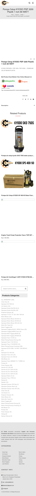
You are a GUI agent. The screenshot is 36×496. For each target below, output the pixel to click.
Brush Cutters (22, 452)
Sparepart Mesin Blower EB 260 (10, 318)
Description (4, 105)
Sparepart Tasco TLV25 (7, 338)
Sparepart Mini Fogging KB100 (9, 333)
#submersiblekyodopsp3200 (22, 90)
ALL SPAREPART (6, 299)
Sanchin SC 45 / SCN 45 (8, 373)
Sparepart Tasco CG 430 (8, 357)
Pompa (22, 14)
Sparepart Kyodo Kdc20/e (8, 310)
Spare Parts (21, 463)
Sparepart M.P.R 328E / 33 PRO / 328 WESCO (14, 348)
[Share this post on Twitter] (25, 99)
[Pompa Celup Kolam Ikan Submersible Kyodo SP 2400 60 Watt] (31, 59)
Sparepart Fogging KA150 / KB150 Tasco (12, 329)
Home (12, 14)
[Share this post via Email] (33, 99)
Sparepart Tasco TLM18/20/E (9, 344)
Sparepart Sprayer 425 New (9, 384)
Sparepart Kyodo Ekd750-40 (9, 308)
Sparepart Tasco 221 (7, 354)
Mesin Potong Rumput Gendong (10, 346)
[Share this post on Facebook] (23, 99)
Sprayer (3, 382)
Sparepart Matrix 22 (6, 376)
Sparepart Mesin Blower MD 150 (10, 323)
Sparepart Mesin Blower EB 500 (10, 321)
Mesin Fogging (5, 327)
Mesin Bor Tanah (6, 325)
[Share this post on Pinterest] (28, 99)
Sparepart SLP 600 (6, 304)
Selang (3, 380)
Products (17, 14)
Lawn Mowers (5, 463)
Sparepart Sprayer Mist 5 (8, 386)
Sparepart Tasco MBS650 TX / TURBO (12, 361)
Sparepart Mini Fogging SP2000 (10, 335)
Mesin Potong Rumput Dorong (9, 340)
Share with (25, 95)
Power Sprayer (5, 365)
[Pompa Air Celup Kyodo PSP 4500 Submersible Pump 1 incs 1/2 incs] (34, 59)
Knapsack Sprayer (6, 312)
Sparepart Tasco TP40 (7, 378)
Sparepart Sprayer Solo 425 (9, 388)
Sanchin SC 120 (5, 367)
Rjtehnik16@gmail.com (8, 485)
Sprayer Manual (5, 416)
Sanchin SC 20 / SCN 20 (8, 369)
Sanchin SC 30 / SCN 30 (8, 371)
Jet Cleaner (4, 306)
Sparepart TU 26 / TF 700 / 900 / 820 (11, 314)
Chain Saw (4, 302)
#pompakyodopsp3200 (9, 90)
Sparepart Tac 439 (6, 352)
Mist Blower (4, 359)
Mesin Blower (5, 316)
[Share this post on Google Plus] (30, 99)
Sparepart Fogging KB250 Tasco (10, 331)
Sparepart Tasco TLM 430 (8, 342)
